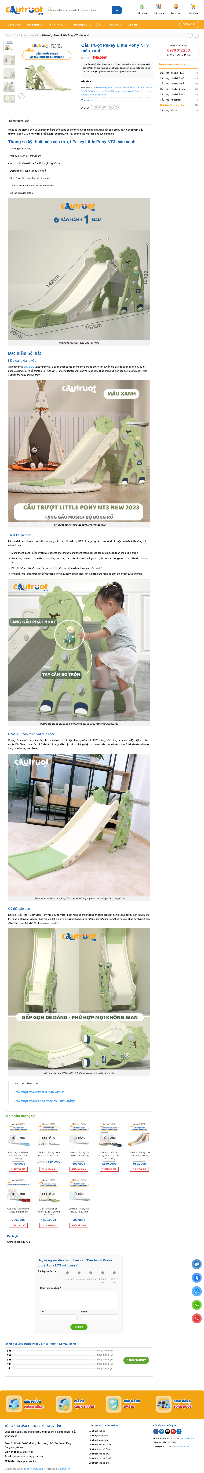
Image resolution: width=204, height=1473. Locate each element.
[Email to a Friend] (104, 107)
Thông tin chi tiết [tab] (18, 120)
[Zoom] (21, 96)
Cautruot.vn (64, 1468)
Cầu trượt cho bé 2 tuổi (172, 78)
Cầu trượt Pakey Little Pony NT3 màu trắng (48, 1154)
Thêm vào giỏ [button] (139, 1169)
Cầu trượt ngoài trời (170, 99)
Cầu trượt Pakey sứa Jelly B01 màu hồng (79, 1154)
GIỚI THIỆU (34, 24)
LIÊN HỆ (132, 24)
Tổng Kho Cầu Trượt (34, 1468)
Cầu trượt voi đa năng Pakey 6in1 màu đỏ (18, 1210)
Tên (42, 1311)
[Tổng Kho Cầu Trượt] (24, 10)
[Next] (71, 70)
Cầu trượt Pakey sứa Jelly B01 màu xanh (79, 1210)
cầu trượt (90, 100)
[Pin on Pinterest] (110, 107)
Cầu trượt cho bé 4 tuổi (172, 89)
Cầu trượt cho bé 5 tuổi (172, 94)
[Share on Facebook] (93, 107)
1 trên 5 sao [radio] (67, 1279)
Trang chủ (10, 35)
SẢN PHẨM (57, 24)
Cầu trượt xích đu (169, 110)
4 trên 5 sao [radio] (102, 1281)
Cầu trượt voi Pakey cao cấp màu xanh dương (18, 1155)
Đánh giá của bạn (48, 1271)
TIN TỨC (113, 24)
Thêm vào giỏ (18, 1169)
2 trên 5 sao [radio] (79, 1279)
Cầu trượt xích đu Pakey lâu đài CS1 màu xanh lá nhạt (48, 1211)
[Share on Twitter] (99, 107)
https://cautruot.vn (26, 1461)
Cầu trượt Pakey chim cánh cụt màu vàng (139, 1154)
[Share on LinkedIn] (116, 107)
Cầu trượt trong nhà (28, 35)
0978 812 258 (25, 1452)
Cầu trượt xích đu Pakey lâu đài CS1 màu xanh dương (109, 1155)
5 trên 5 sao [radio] (114, 1281)
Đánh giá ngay (136, 1360)
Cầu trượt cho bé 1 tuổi (172, 73)
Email (84, 1311)
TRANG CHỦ (13, 24)
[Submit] (117, 10)
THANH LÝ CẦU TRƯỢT (87, 24)
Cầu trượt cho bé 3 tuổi (172, 83)
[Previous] (22, 70)
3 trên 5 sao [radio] (91, 1279)
